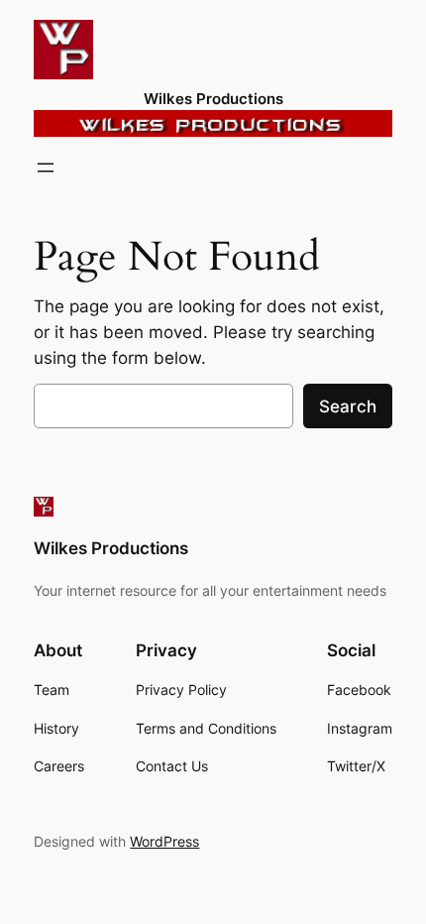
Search (347, 406)
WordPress (164, 841)
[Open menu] (45, 167)
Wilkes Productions (213, 99)
